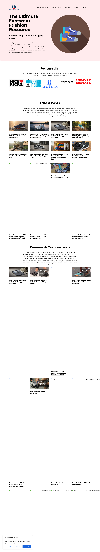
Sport (59, 7)
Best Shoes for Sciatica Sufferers (38, 392)
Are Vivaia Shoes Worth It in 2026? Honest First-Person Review (81, 236)
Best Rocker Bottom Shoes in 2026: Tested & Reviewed (81, 281)
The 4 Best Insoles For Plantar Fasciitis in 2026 (59, 176)
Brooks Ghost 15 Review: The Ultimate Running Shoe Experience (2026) (80, 155)
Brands (76, 7)
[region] (18, 542)
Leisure (84, 7)
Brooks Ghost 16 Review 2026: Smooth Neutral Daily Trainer (17, 135)
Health (54, 7)
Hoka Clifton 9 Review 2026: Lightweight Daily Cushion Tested (80, 135)
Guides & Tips (40, 7)
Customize (9, 546)
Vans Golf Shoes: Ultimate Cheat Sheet (81, 483)
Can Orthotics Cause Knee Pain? (58, 483)
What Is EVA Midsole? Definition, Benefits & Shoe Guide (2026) (58, 373)
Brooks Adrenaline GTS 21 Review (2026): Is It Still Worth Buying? (39, 236)
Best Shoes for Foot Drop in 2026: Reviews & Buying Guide (39, 281)
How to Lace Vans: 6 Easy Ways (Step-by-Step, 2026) (39, 155)
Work (46, 7)
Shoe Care (67, 7)
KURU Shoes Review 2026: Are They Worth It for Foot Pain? (18, 155)
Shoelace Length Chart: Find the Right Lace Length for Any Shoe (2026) (59, 156)
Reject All (18, 546)
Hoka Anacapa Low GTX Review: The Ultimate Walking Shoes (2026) (17, 236)
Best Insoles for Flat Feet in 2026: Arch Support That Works (59, 135)
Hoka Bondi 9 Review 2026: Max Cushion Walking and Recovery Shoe (39, 135)
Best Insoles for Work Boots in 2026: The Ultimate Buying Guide (17, 484)
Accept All (26, 546)
